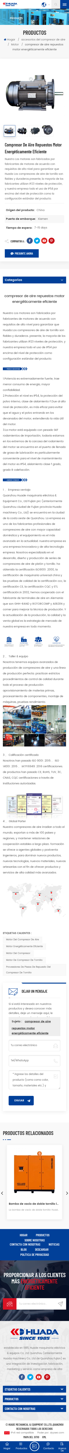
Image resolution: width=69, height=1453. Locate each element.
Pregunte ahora (24, 253)
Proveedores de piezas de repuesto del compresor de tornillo (28, 969)
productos (42, 1235)
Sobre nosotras (35, 1240)
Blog (24, 1249)
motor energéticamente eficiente (24, 946)
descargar (41, 1249)
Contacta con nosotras (25, 1244)
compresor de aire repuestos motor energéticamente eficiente (31, 1027)
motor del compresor (18, 953)
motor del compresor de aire (22, 939)
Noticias (54, 1244)
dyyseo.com (57, 1433)
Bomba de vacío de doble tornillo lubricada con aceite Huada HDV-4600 (34, 1204)
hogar (23, 1235)
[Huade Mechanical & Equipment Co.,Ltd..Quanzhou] (10, 4)
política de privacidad (34, 1254)
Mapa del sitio (31, 1437)
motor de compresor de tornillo (24, 960)
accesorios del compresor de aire (43, 39)
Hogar (11, 39)
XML (44, 1437)
